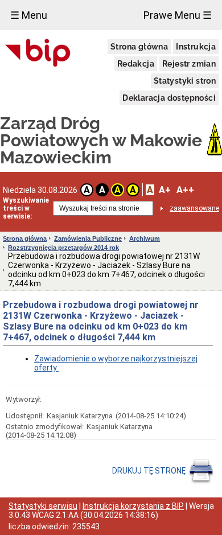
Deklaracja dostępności (169, 97)
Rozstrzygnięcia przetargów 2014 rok (63, 247)
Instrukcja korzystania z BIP (133, 506)
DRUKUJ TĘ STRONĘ (149, 470)
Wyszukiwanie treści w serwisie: (26, 208)
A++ (185, 189)
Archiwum (144, 238)
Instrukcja (196, 46)
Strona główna (139, 46)
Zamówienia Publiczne (88, 238)
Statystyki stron (185, 80)
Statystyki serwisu (43, 506)
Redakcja (135, 63)
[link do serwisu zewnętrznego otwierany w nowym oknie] (37, 53)
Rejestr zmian (189, 63)
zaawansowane (194, 208)
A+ (165, 189)
